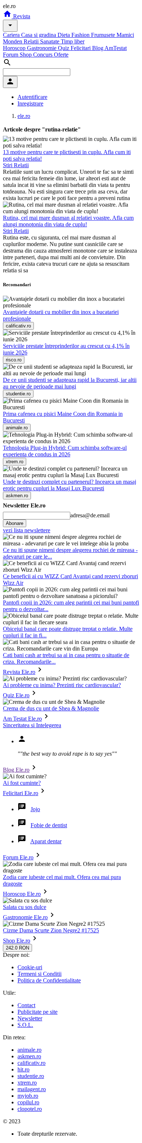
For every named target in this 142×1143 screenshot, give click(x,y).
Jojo (35, 809)
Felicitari (81, 48)
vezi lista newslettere (26, 530)
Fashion (81, 35)
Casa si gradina (39, 35)
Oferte (61, 54)
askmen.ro (29, 1056)
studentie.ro (30, 1076)
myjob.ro (27, 1096)
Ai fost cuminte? (22, 783)
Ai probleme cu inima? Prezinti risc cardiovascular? (62, 685)
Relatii (32, 41)
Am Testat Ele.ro (22, 719)
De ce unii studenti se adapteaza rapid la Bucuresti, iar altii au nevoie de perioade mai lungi (70, 383)
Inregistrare (30, 103)
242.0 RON (17, 948)
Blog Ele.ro (16, 770)
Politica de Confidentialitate (49, 980)
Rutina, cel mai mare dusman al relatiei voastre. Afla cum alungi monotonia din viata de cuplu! (68, 221)
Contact (26, 1005)
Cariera (12, 35)
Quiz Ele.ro (16, 695)
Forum (11, 54)
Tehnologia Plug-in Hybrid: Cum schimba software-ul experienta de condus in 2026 (65, 451)
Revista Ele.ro (19, 672)
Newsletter (29, 1018)
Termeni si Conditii (39, 974)
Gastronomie (42, 48)
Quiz (64, 48)
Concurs (43, 54)
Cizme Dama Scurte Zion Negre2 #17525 (51, 930)
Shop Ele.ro (16, 940)
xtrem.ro (27, 1082)
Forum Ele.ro (18, 857)
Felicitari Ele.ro (20, 793)
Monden (13, 41)
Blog (98, 48)
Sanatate (50, 41)
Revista (21, 16)
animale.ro (29, 1050)
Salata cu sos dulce (24, 907)
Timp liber (72, 41)
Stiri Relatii (16, 165)
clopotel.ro (29, 1109)
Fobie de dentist (49, 825)
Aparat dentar (46, 841)
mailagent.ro (31, 1089)
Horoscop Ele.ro (22, 894)
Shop (26, 54)
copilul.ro (28, 1102)
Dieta (64, 35)
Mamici (125, 35)
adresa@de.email (90, 515)
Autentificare (32, 97)
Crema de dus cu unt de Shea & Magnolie (51, 708)
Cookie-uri (29, 967)
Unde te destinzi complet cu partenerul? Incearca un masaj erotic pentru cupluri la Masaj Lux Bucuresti (69, 485)
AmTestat (115, 48)
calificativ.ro (31, 1063)
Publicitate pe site (37, 1012)
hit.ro (23, 1069)
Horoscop (15, 48)
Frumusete (104, 35)
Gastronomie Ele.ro (25, 917)
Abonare (14, 523)
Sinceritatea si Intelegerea (32, 725)
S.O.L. (25, 1025)
